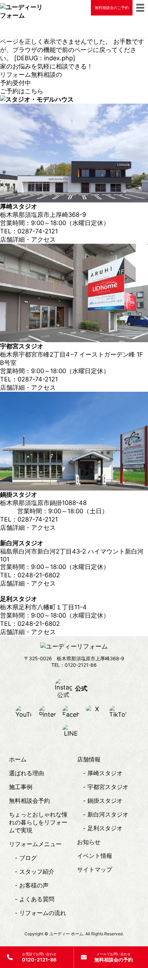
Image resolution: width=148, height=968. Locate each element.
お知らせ (89, 842)
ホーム (18, 759)
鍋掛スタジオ (105, 800)
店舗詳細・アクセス (28, 239)
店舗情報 (89, 759)
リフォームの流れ (42, 912)
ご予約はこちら (21, 91)
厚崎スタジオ (105, 773)
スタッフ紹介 (36, 871)
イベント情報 (94, 855)
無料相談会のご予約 (112, 7)
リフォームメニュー (35, 844)
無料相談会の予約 (113, 957)
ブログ (28, 857)
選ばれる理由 (26, 773)
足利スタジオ (105, 828)
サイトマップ (94, 869)
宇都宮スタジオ (107, 786)
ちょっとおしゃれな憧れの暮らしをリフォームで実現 (38, 822)
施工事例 (20, 786)
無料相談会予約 (29, 800)
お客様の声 (34, 885)
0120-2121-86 (39, 957)
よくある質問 (36, 899)
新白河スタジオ (107, 814)
